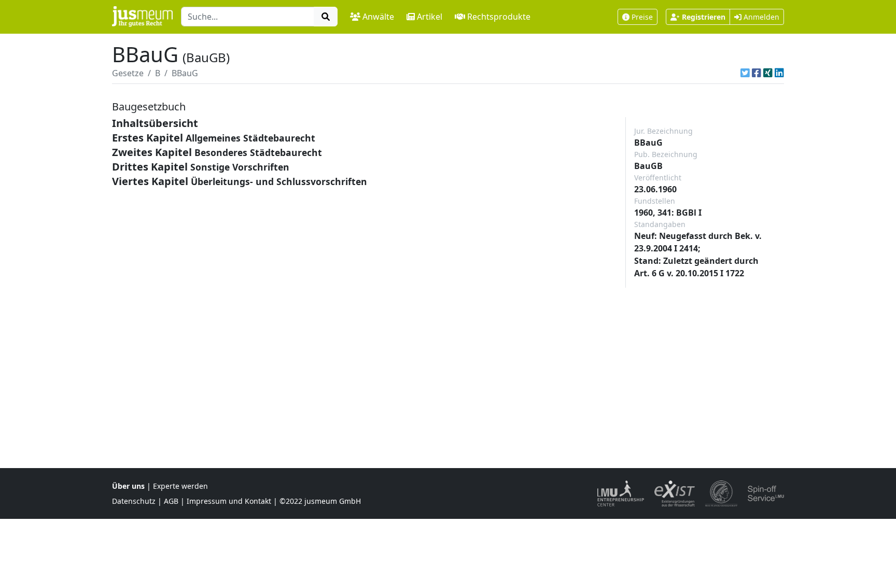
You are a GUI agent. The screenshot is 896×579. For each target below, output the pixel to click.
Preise (642, 17)
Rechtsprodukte (498, 16)
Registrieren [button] (703, 17)
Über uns (128, 486)
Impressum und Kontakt (229, 501)
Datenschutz (134, 501)
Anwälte (378, 16)
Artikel (429, 16)
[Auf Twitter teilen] (745, 73)
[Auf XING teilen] (768, 73)
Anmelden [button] (760, 17)
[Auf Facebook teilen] (756, 73)
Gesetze (128, 73)
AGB (171, 501)
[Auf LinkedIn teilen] (779, 73)
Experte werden (180, 486)
